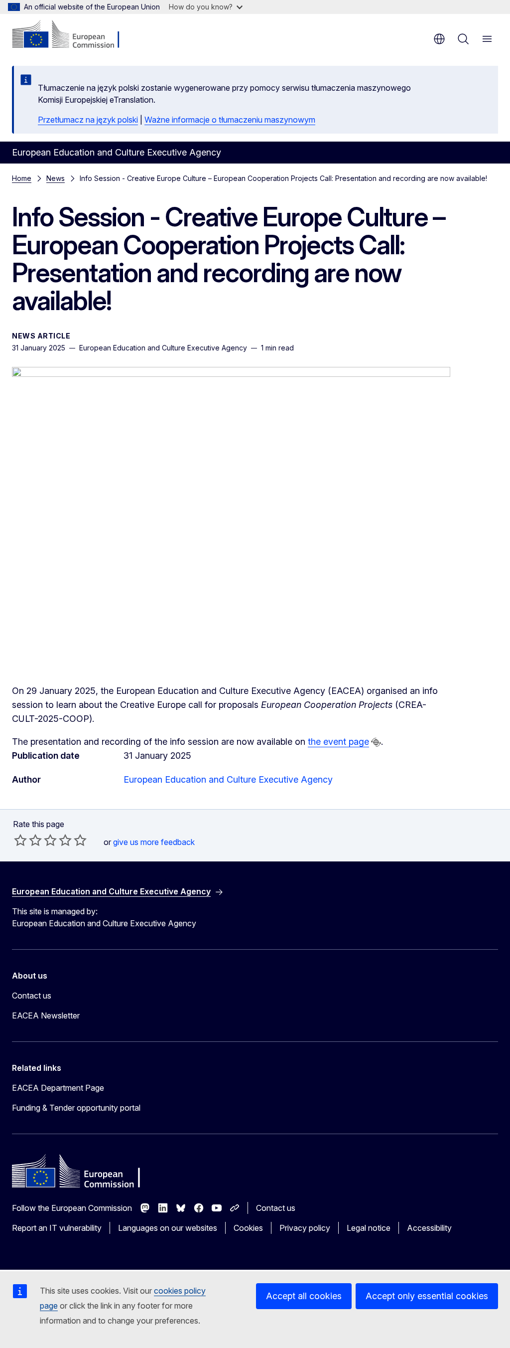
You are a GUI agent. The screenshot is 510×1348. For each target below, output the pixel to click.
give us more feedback (154, 842)
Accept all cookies (304, 1296)
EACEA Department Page (58, 1088)
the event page (338, 741)
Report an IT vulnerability (57, 1228)
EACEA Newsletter (46, 1015)
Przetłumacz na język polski (88, 120)
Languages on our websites (167, 1228)
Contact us (31, 996)
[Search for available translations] (376, 742)
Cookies (248, 1228)
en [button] (439, 39)
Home (21, 178)
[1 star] (20, 840)
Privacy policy (304, 1228)
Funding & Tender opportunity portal (76, 1108)
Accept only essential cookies (427, 1296)
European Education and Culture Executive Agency (228, 779)
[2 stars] (28, 840)
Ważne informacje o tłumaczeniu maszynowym (229, 120)
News (55, 178)
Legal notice (368, 1228)
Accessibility (429, 1228)
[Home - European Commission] (72, 35)
